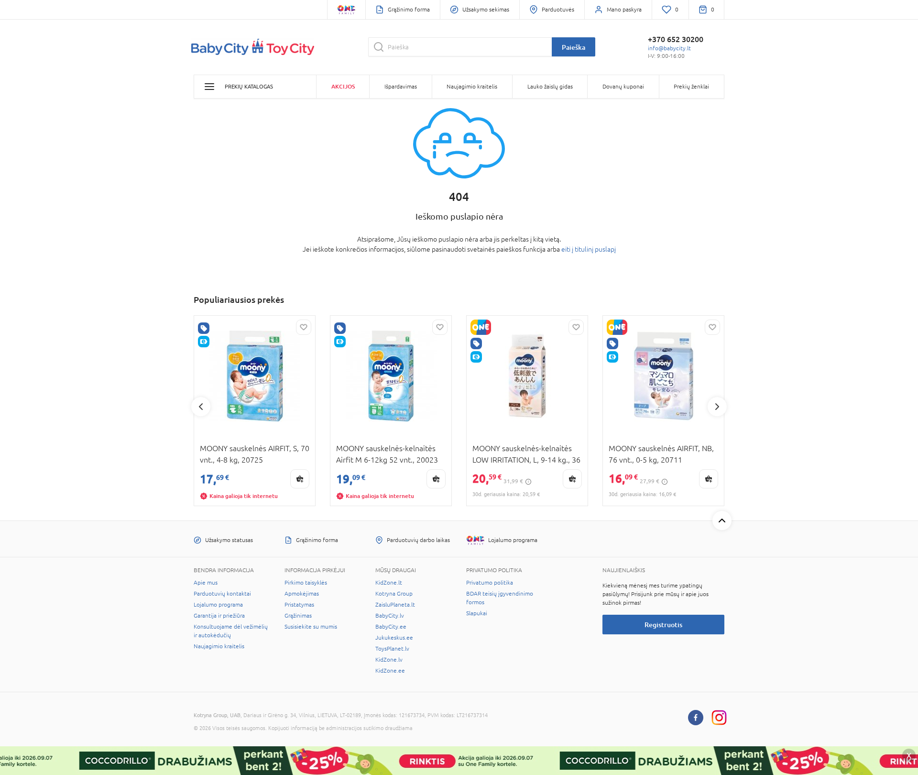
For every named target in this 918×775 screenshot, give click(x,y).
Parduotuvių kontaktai (222, 593)
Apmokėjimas (301, 593)
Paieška (573, 47)
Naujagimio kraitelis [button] (472, 86)
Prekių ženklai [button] (691, 86)
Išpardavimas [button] (400, 86)
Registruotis (663, 624)
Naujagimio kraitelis (219, 646)
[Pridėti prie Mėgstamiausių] (303, 327)
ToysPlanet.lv (392, 648)
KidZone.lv (389, 659)
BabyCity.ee (390, 626)
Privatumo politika (489, 582)
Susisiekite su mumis (310, 626)
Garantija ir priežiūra (219, 615)
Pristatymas (299, 604)
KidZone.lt (388, 582)
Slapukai (476, 613)
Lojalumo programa (218, 604)
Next (717, 406)
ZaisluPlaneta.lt (395, 604)
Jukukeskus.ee (394, 637)
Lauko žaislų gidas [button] (550, 86)
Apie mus (206, 582)
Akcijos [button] (343, 86)
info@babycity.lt (669, 48)
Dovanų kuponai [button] (623, 86)
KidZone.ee (390, 670)
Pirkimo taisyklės (305, 582)
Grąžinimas (298, 615)
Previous (200, 406)
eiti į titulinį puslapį (588, 249)
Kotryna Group (394, 593)
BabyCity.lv (389, 615)
